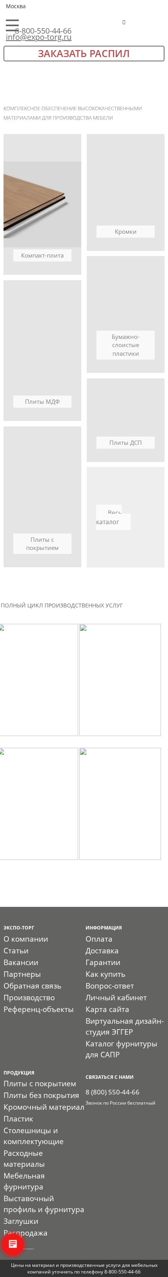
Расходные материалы (24, 1158)
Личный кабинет (116, 997)
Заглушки (21, 1221)
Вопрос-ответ (110, 986)
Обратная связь (32, 986)
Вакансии (21, 962)
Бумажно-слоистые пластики (125, 345)
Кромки (126, 231)
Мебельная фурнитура (24, 1181)
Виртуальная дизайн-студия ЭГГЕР (125, 1026)
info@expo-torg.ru (38, 37)
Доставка (102, 951)
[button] (148, 25)
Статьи (16, 951)
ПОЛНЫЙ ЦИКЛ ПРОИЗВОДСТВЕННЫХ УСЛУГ (62, 605)
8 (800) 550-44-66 (112, 1091)
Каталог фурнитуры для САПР (121, 1049)
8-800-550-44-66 (43, 30)
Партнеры (22, 974)
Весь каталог (109, 517)
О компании (26, 939)
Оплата (99, 939)
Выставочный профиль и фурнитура (44, 1203)
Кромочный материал (44, 1107)
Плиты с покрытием (42, 544)
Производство (29, 997)
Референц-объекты (39, 1009)
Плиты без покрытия (41, 1095)
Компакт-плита (42, 255)
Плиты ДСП (125, 442)
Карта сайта (107, 1009)
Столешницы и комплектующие (34, 1135)
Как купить (105, 974)
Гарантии (103, 962)
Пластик (18, 1119)
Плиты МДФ (42, 401)
